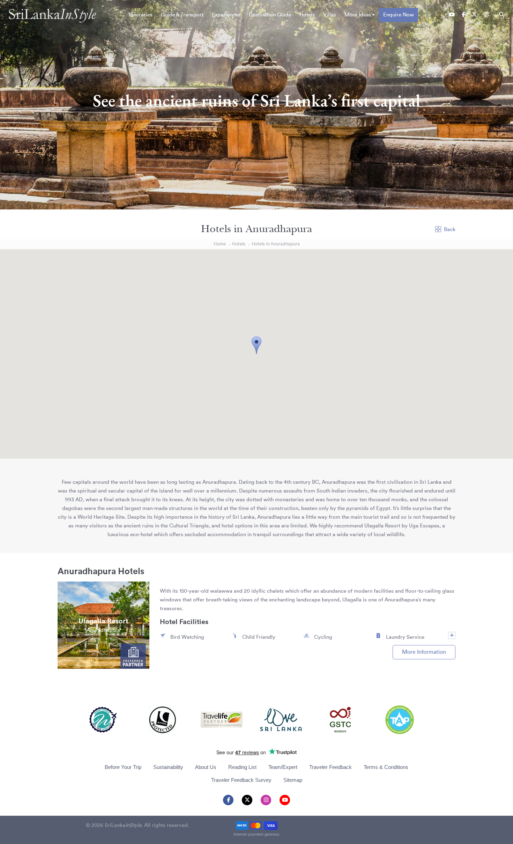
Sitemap (292, 780)
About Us (205, 767)
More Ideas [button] (357, 14)
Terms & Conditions (386, 767)
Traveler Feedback (330, 767)
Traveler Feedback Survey (241, 780)
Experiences (226, 14)
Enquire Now (398, 14)
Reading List (242, 767)
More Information (424, 652)
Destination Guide (270, 14)
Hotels (307, 14)
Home (220, 244)
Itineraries (141, 14)
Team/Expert (282, 767)
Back (449, 229)
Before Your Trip (123, 767)
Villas (329, 14)
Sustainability (168, 767)
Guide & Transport (182, 14)
